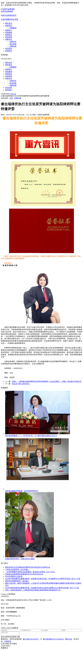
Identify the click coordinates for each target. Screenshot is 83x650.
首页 (11, 98)
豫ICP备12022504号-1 (31, 639)
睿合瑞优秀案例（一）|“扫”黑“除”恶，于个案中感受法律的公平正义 (31, 436)
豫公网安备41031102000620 (53, 639)
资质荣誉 (8, 37)
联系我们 (8, 51)
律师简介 (8, 30)
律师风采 (8, 35)
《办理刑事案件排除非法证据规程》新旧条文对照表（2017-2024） (30, 572)
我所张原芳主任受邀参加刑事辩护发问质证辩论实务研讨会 (27, 567)
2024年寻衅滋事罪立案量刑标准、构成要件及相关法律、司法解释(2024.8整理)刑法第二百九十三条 (42, 579)
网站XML (68, 639)
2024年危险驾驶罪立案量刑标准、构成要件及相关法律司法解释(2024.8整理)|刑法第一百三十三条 (42, 588)
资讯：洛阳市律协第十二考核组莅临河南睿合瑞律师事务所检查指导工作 (33, 590)
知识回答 (8, 48)
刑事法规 (13, 46)
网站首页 (8, 23)
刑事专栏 (8, 39)
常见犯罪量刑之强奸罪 (13, 576)
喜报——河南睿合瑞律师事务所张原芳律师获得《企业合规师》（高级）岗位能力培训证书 (46, 381)
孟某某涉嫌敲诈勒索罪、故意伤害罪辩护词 (21, 491)
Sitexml (13, 94)
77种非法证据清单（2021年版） (17, 569)
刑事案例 (13, 28)
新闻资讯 (8, 26)
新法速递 (13, 44)
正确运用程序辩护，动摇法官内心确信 (20, 559)
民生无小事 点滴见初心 (21, 384)
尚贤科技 (7, 641)
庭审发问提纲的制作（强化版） (17, 581)
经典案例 (8, 32)
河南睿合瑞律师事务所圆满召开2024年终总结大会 (24, 574)
